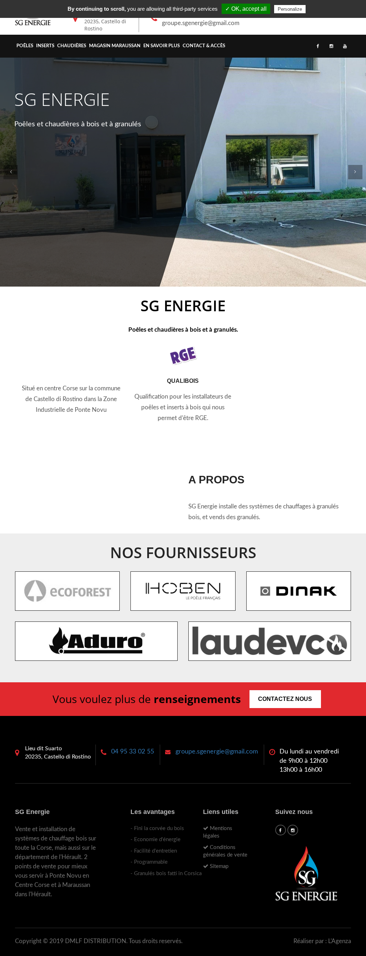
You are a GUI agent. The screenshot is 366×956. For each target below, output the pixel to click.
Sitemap (218, 866)
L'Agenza (339, 941)
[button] (11, 172)
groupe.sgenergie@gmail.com (200, 23)
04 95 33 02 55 (132, 751)
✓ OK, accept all (246, 9)
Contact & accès (204, 46)
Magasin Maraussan (114, 46)
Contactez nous (285, 699)
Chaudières (71, 46)
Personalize (290, 9)
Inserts (45, 46)
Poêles (24, 46)
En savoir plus (161, 46)
